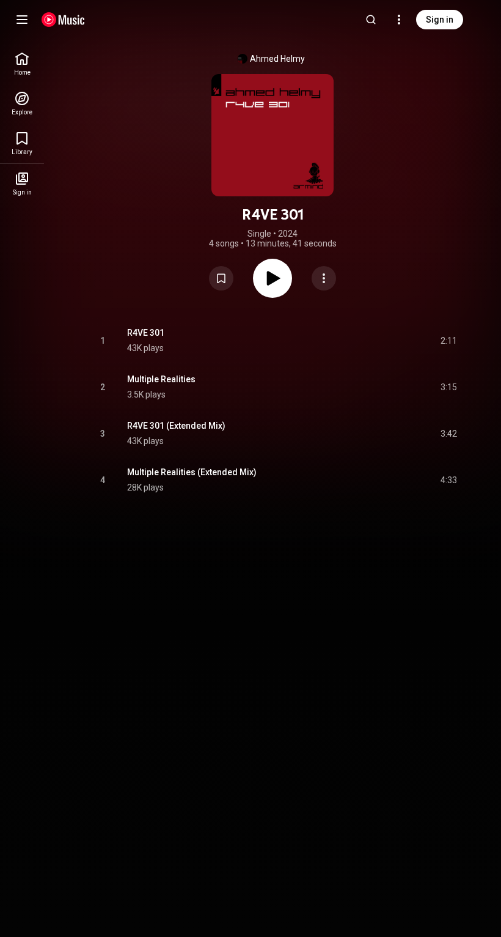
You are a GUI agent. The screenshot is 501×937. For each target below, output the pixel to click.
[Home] (63, 19)
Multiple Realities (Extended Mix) (192, 472)
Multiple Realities (161, 379)
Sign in (439, 19)
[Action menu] (324, 278)
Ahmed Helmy (277, 59)
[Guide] (22, 19)
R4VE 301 (145, 333)
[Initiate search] (371, 19)
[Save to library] (221, 278)
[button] (221, 278)
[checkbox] (448, 340)
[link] (22, 64)
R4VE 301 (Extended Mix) (176, 426)
